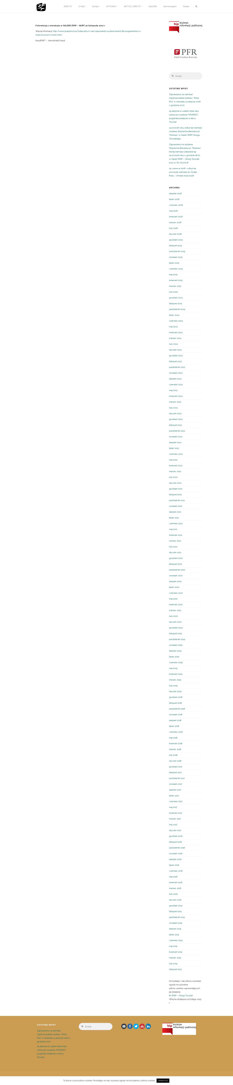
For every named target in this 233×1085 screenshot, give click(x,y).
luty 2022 (173, 477)
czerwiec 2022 (176, 454)
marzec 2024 (175, 338)
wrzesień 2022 (175, 436)
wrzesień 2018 (175, 714)
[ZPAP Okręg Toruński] (41, 6)
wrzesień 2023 (175, 373)
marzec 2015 (175, 958)
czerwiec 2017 (175, 801)
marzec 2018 (175, 749)
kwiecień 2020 (176, 604)
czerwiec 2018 (176, 732)
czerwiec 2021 (175, 523)
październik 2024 (177, 309)
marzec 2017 (175, 819)
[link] (196, 6)
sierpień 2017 (175, 790)
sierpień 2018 (175, 720)
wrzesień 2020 (176, 575)
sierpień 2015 (175, 929)
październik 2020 (177, 570)
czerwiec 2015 (175, 940)
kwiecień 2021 (175, 535)
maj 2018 (173, 738)
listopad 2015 (175, 911)
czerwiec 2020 (176, 593)
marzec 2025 (175, 286)
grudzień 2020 (176, 558)
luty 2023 (173, 408)
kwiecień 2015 (175, 952)
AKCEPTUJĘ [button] (163, 1081)
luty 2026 (173, 228)
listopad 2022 (175, 425)
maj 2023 (173, 390)
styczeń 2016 (175, 900)
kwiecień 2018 (175, 743)
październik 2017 (177, 778)
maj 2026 (173, 211)
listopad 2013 (175, 969)
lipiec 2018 (174, 726)
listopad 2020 (175, 564)
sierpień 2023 (175, 379)
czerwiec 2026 (176, 205)
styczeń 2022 (175, 483)
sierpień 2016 (175, 859)
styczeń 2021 (175, 552)
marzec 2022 (175, 471)
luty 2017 (173, 824)
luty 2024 (173, 344)
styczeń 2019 (175, 691)
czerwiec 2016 (176, 871)
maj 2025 (173, 274)
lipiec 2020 (174, 587)
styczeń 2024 (175, 350)
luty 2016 (173, 894)
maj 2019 (173, 668)
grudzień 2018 (175, 697)
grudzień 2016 (176, 836)
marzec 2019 (175, 680)
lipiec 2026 (174, 199)
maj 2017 (173, 807)
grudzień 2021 (175, 489)
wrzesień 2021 (175, 506)
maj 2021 (173, 529)
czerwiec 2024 (176, 321)
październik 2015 (177, 917)
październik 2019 (177, 639)
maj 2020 (173, 599)
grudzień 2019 (176, 628)
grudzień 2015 (175, 905)
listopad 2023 (175, 361)
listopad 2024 (175, 303)
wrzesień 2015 (175, 923)
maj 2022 (173, 460)
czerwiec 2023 (176, 384)
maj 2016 (173, 876)
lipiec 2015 (174, 934)
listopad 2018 (175, 703)
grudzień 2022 (176, 419)
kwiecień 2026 (176, 216)
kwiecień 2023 (175, 396)
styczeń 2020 (175, 622)
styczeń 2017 (175, 830)
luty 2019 (173, 685)
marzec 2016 (175, 888)
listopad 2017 (175, 772)
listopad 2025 (175, 245)
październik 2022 (177, 431)
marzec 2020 (175, 610)
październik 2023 (177, 367)
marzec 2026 (175, 222)
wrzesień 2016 (175, 853)
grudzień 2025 (176, 240)
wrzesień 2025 (175, 257)
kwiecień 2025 (175, 280)
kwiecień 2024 (176, 332)
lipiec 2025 (174, 263)
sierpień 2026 (175, 193)
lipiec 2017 (174, 795)
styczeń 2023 (175, 413)
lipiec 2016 (174, 865)
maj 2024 (173, 326)
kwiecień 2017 (175, 813)
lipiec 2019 (174, 656)
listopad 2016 (175, 842)
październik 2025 (177, 251)
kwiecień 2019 (175, 674)
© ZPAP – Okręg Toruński (181, 995)
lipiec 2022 (174, 448)
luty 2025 (173, 292)
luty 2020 (173, 616)
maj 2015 (173, 946)
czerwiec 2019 (176, 662)
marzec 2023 (175, 402)
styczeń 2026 (175, 234)
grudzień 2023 (176, 355)
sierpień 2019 (175, 651)
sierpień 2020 (175, 581)
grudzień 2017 (175, 766)
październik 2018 (177, 709)
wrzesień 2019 (175, 645)
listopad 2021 (175, 494)
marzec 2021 (175, 541)
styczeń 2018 (175, 761)
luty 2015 (173, 963)
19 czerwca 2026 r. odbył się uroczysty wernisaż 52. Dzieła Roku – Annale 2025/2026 (183, 172)
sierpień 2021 (175, 512)
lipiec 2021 (174, 518)
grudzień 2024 (176, 297)
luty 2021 (173, 546)
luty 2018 (173, 755)
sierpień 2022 (175, 442)
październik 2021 (177, 500)
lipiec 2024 (174, 315)
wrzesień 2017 (175, 784)
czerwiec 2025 (176, 269)
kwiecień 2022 (175, 465)
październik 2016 (177, 848)
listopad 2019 (175, 633)
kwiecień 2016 (175, 882)
